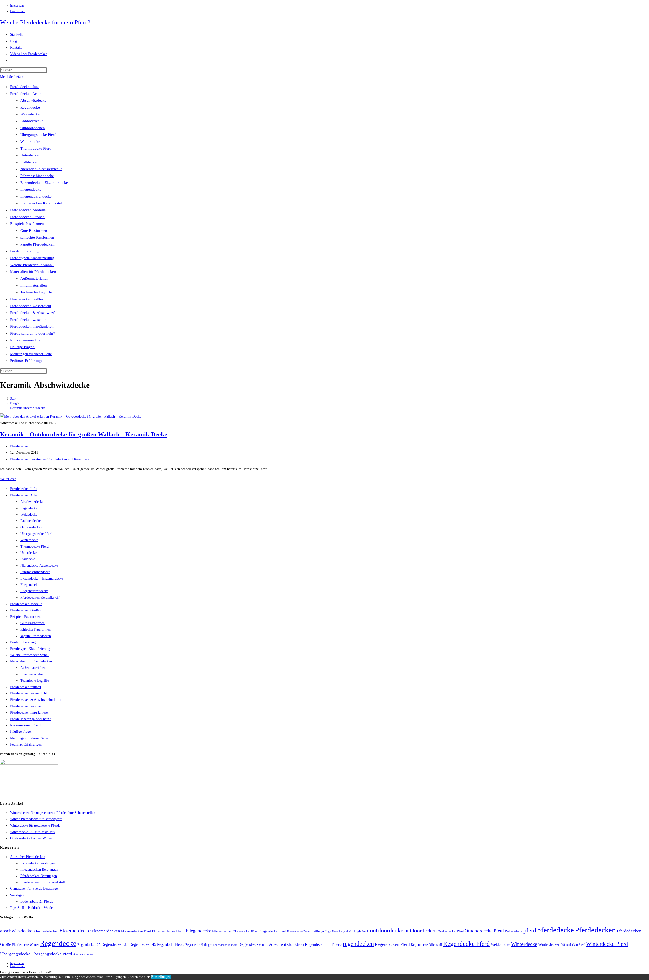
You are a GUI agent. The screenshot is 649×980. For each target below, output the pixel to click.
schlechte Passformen (37, 237)
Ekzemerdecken (106, 931)
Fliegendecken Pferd (245, 931)
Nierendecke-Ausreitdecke (41, 169)
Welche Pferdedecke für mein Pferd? (45, 22)
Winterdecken (549, 944)
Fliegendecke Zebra (298, 931)
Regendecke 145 (142, 944)
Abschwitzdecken (45, 931)
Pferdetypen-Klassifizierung (32, 258)
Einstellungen (161, 977)
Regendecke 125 (88, 945)
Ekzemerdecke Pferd (168, 931)
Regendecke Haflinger (198, 945)
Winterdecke (30, 141)
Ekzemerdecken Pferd (136, 931)
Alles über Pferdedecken (27, 857)
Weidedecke (30, 114)
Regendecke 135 (114, 944)
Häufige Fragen (22, 347)
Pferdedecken (19, 446)
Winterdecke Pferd (607, 944)
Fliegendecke (30, 189)
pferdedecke (555, 930)
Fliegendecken (222, 931)
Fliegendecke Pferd (272, 931)
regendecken (358, 943)
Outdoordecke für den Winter (31, 838)
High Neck (361, 931)
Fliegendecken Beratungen (39, 869)
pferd (529, 930)
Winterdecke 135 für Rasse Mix (32, 832)
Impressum (17, 5)
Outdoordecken (32, 128)
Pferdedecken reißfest (27, 299)
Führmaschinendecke (37, 176)
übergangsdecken (83, 954)
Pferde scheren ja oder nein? (32, 333)
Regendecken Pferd (392, 944)
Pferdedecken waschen (28, 320)
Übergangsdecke (15, 953)
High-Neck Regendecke (339, 931)
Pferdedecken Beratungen (28, 459)
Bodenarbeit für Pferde (36, 901)
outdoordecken (420, 930)
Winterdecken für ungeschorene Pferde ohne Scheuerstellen (52, 813)
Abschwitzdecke (33, 100)
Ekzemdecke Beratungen (38, 863)
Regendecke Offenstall (426, 945)
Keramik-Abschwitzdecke (27, 408)
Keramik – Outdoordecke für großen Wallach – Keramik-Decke (83, 434)
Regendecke (30, 107)
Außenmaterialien (34, 278)
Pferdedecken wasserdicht (30, 306)
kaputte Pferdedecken (37, 244)
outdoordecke (386, 930)
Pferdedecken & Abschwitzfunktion (38, 313)
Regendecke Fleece (170, 944)
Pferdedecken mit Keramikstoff (70, 459)
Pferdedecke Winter (25, 945)
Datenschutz (17, 11)
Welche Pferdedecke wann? (32, 265)
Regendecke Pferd (466, 943)
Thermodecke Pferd (35, 148)
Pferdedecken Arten (25, 94)
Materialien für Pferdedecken (33, 272)
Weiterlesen (8, 479)
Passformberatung (24, 251)
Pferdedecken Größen (27, 217)
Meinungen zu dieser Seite (31, 354)
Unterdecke (29, 155)
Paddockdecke (31, 121)
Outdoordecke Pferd (484, 930)
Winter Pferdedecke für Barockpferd (36, 819)
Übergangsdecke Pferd (38, 135)
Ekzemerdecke (75, 931)
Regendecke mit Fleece (323, 944)
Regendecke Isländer (225, 944)
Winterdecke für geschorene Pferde (35, 825)
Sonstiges (17, 895)
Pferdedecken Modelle (28, 210)
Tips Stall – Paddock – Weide (31, 908)
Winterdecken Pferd (573, 945)
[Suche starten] (49, 372)
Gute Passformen (33, 231)
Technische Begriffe (36, 292)
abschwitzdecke (16, 930)
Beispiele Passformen (27, 224)
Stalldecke (28, 162)
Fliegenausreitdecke (36, 196)
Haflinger (317, 931)
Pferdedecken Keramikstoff (42, 203)
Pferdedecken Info (24, 87)
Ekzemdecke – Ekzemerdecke (44, 183)
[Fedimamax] (29, 763)
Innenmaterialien (33, 285)
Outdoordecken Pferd (451, 931)
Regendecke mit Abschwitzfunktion (271, 944)
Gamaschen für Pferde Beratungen (34, 888)
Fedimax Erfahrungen (27, 361)
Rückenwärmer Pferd (27, 340)
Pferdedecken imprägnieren (32, 326)
